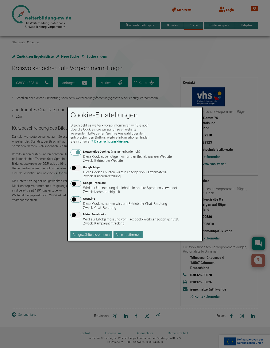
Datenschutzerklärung (111, 141)
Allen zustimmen (128, 234)
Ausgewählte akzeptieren (91, 234)
